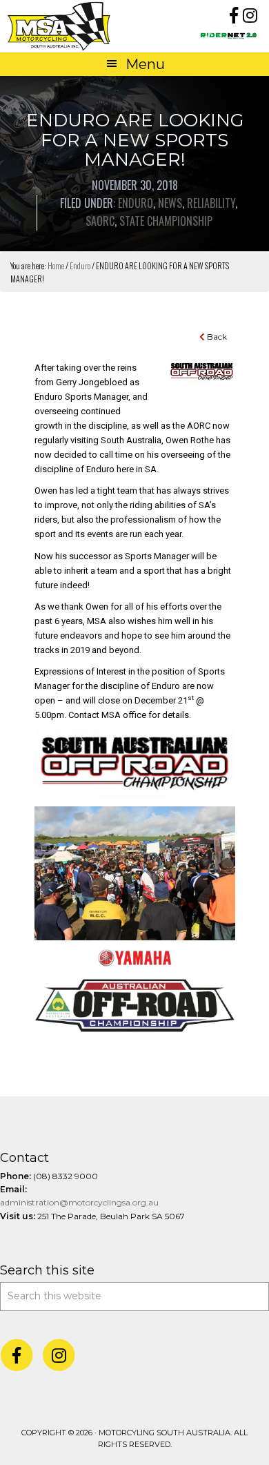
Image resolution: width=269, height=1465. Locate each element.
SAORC (100, 221)
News (170, 203)
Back (216, 336)
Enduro (135, 203)
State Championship (165, 221)
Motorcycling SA (70, 26)
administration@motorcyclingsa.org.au (79, 1202)
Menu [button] (145, 64)
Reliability (211, 203)
